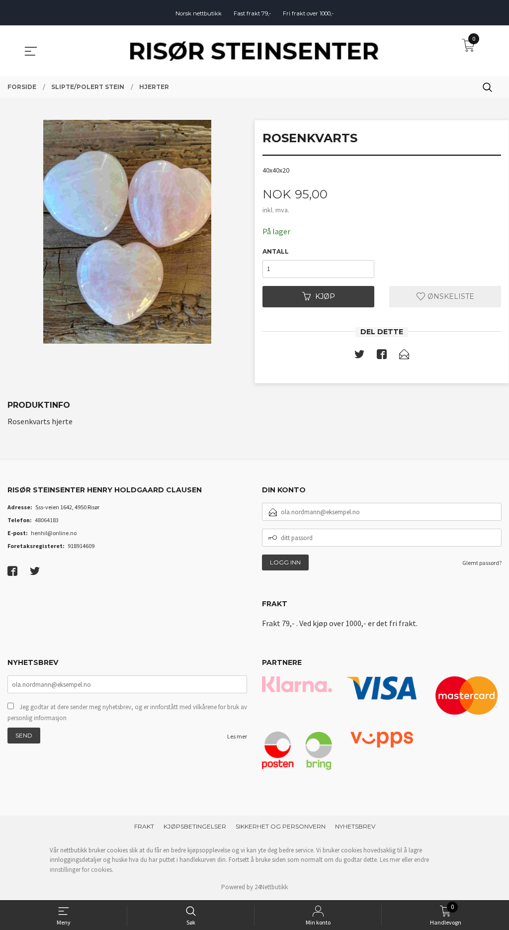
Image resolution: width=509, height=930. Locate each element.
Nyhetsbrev (355, 826)
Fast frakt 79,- (252, 13)
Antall (275, 251)
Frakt (144, 826)
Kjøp (325, 296)
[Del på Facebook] (382, 356)
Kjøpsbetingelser (195, 826)
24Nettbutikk (271, 887)
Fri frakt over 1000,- (308, 13)
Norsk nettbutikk (198, 13)
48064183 (47, 520)
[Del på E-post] (404, 356)
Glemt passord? (482, 562)
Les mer (237, 736)
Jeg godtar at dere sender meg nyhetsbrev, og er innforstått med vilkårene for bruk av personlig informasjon (127, 712)
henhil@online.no (54, 533)
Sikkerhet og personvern (281, 826)
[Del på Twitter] (359, 356)
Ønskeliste (449, 296)
